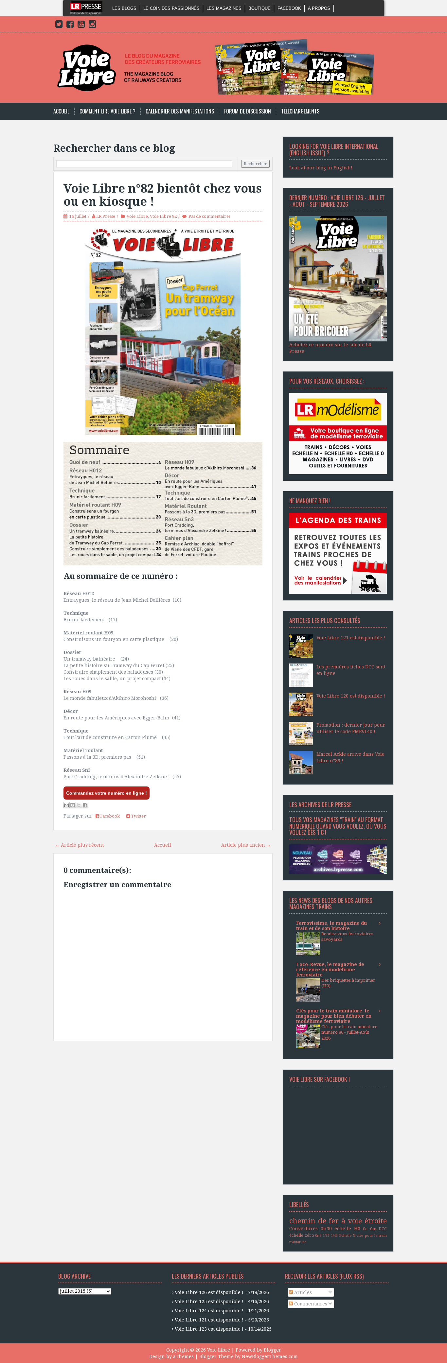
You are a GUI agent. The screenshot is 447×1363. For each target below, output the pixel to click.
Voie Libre (137, 216)
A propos (319, 8)
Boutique (259, 8)
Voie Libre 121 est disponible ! (350, 637)
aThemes (183, 1356)
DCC (383, 1228)
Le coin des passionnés (171, 8)
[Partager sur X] (79, 805)
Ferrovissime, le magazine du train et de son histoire (331, 926)
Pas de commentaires (209, 216)
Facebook (289, 8)
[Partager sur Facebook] (85, 805)
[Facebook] (70, 25)
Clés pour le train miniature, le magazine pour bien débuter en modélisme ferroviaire (333, 1016)
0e (365, 1228)
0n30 (326, 1228)
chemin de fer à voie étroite (338, 1220)
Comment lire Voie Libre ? (107, 111)
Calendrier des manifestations (180, 111)
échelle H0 (347, 1228)
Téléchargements (300, 111)
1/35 (326, 1236)
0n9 (318, 1236)
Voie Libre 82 (163, 216)
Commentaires (310, 1303)
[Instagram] (92, 25)
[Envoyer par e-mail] (66, 805)
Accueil (61, 111)
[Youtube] (81, 25)
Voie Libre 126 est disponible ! (209, 1292)
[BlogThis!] (72, 805)
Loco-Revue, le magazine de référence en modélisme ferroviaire (330, 969)
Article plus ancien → (246, 845)
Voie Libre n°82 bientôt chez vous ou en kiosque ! (162, 195)
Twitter (138, 816)
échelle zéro (301, 1235)
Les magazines (223, 8)
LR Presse (105, 216)
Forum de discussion (247, 111)
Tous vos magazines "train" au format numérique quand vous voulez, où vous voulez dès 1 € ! (337, 826)
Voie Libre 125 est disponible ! (209, 1301)
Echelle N (347, 1236)
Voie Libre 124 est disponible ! (209, 1310)
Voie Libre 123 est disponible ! (209, 1329)
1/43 (334, 1236)
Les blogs (124, 8)
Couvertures (303, 1228)
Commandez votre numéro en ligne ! (106, 793)
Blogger (272, 1350)
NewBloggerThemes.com (270, 1356)
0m (373, 1228)
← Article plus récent (79, 845)
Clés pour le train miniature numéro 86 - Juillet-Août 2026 (349, 1032)
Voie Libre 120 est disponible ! (350, 696)
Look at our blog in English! (320, 167)
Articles (302, 1292)
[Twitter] (59, 25)
